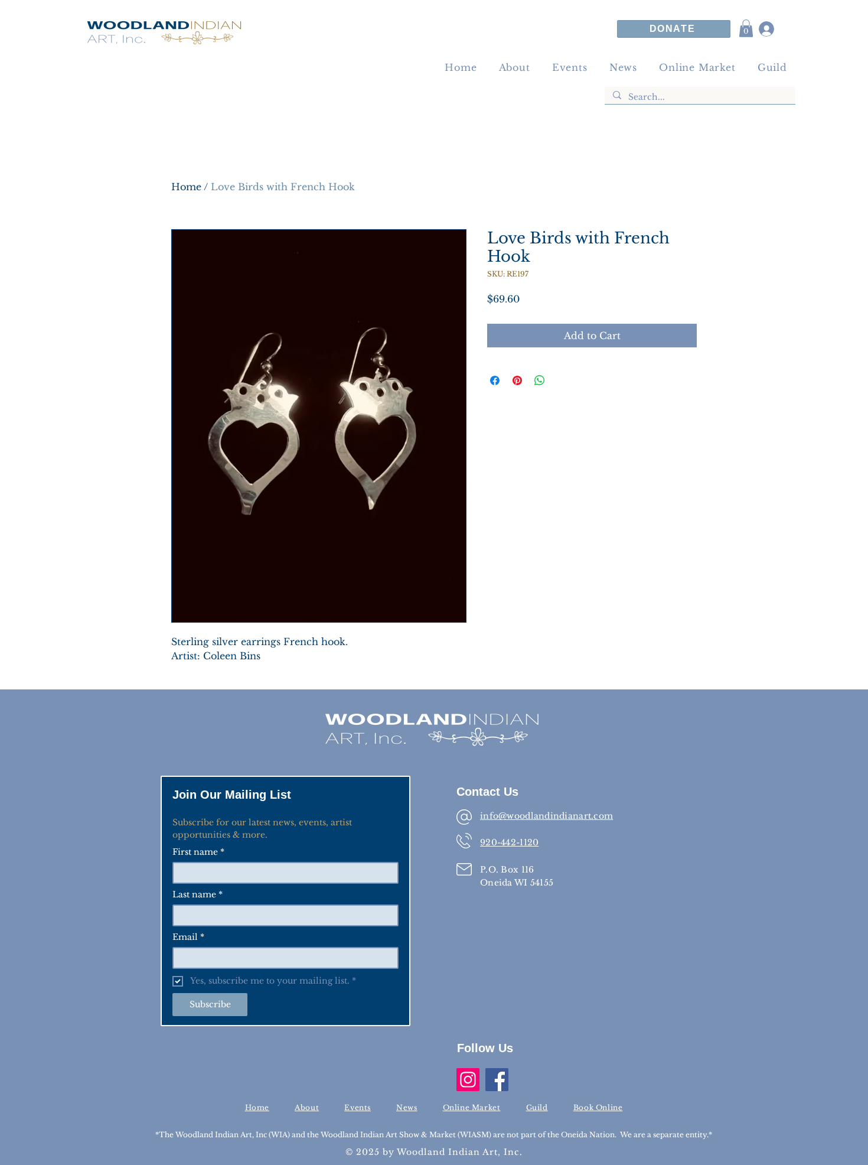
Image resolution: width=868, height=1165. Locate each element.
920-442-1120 (509, 842)
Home (186, 187)
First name (198, 852)
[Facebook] (496, 1079)
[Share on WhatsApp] (540, 380)
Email (188, 937)
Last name (197, 895)
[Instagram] (467, 1079)
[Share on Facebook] (495, 380)
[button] (746, 28)
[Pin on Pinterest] (517, 380)
